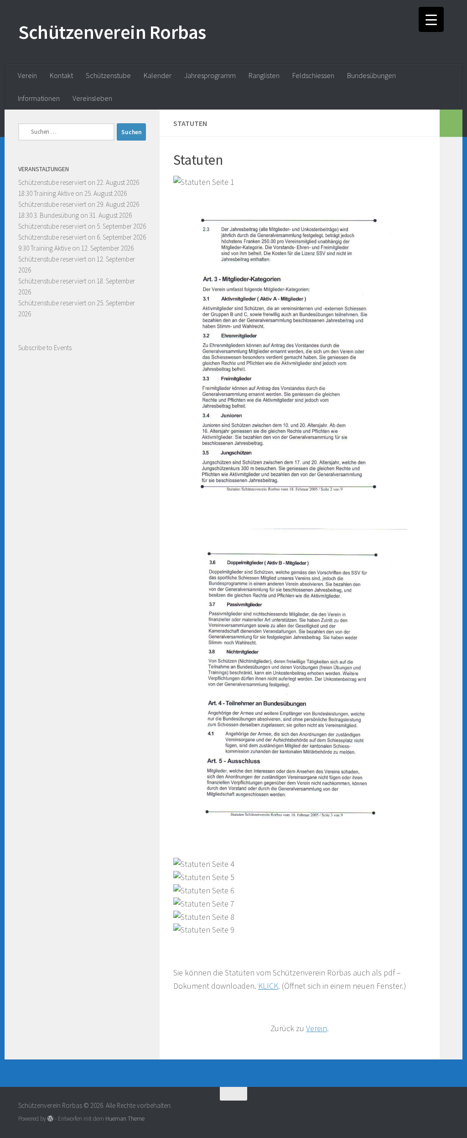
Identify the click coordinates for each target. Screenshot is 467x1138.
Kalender (157, 75)
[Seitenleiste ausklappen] (451, 123)
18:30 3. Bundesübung (48, 215)
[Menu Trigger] (431, 19)
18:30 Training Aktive (46, 193)
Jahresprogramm (210, 75)
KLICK (268, 986)
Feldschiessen (313, 75)
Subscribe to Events (45, 347)
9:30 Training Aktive (44, 248)
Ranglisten (264, 75)
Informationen (39, 98)
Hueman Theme (125, 1118)
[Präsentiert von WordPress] (50, 1119)
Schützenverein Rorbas (112, 32)
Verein (27, 75)
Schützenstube (108, 75)
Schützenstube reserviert (52, 182)
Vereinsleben (92, 98)
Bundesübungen (371, 75)
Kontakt (61, 75)
